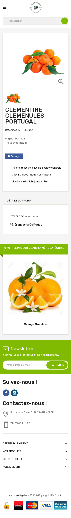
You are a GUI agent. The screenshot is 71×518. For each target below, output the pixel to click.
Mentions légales (18, 495)
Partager (15, 156)
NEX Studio (56, 495)
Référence (16, 216)
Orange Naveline (35, 324)
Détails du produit (20, 200)
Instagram (14, 392)
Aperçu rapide (35, 288)
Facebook (6, 392)
